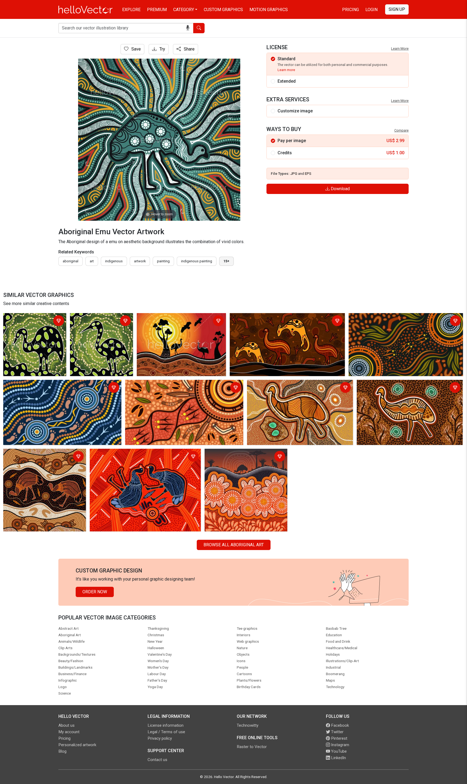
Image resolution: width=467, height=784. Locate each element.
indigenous (114, 261)
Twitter (336, 731)
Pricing (350, 9)
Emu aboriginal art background (120, 453)
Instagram (339, 744)
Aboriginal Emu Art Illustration (386, 384)
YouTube (338, 751)
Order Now (94, 591)
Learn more (286, 70)
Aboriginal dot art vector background (385, 318)
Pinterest (338, 738)
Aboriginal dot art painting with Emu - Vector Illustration (33, 321)
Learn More (400, 48)
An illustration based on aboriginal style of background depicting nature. (178, 321)
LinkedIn (338, 757)
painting (163, 261)
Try (161, 49)
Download (340, 188)
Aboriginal (70, 261)
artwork (140, 261)
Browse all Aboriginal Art (234, 544)
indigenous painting (196, 261)
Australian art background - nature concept (237, 457)
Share (189, 49)
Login (371, 9)
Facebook (339, 725)
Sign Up (397, 9)
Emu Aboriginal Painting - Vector (35, 453)
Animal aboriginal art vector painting (265, 318)
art (92, 261)
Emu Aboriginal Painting (271, 384)
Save (135, 49)
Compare (401, 130)
